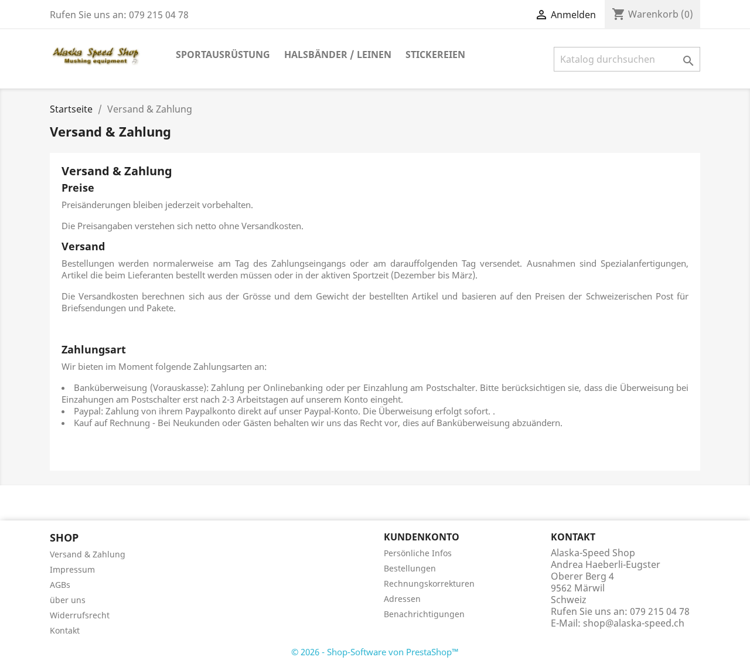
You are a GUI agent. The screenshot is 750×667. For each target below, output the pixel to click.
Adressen (402, 598)
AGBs (60, 584)
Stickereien (435, 54)
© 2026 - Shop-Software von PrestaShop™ (375, 652)
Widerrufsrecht (80, 615)
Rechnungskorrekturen (429, 583)
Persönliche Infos (418, 553)
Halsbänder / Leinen (337, 54)
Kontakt (65, 630)
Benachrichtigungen (424, 614)
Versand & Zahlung (87, 554)
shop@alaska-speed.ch (633, 623)
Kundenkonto (421, 536)
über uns (68, 599)
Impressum (72, 569)
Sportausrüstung (223, 54)
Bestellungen (410, 568)
